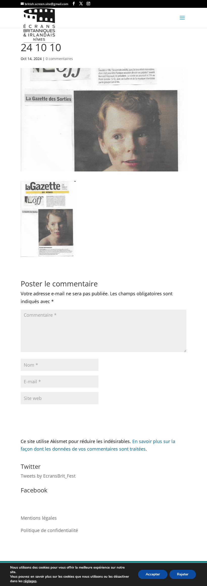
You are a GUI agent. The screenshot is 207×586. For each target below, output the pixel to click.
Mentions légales (39, 518)
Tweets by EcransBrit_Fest (48, 476)
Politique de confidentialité (49, 530)
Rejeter (182, 574)
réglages (29, 581)
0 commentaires (59, 58)
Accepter (153, 574)
